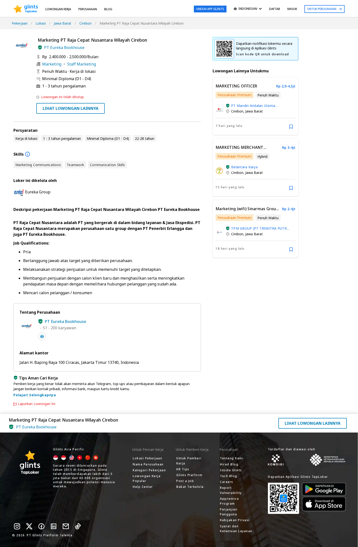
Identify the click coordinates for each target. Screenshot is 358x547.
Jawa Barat (62, 23)
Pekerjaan (20, 23)
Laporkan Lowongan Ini (36, 404)
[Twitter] (29, 526)
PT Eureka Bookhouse (64, 47)
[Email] (66, 526)
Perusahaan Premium (234, 95)
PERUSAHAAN (87, 9)
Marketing (51, 64)
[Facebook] (41, 526)
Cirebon (85, 23)
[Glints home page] (25, 9)
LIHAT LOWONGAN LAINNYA (70, 108)
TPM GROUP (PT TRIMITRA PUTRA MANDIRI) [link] (260, 228)
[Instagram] (17, 526)
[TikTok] (78, 526)
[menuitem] (248, 9)
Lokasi (41, 23)
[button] (40, 47)
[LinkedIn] (53, 526)
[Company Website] (42, 336)
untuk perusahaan (321, 9)
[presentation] (25, 9)
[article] (255, 106)
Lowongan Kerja (58, 9)
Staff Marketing (81, 64)
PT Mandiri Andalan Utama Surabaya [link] (253, 105)
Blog (108, 9)
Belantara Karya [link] (244, 167)
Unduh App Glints (210, 9)
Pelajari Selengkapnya (34, 395)
